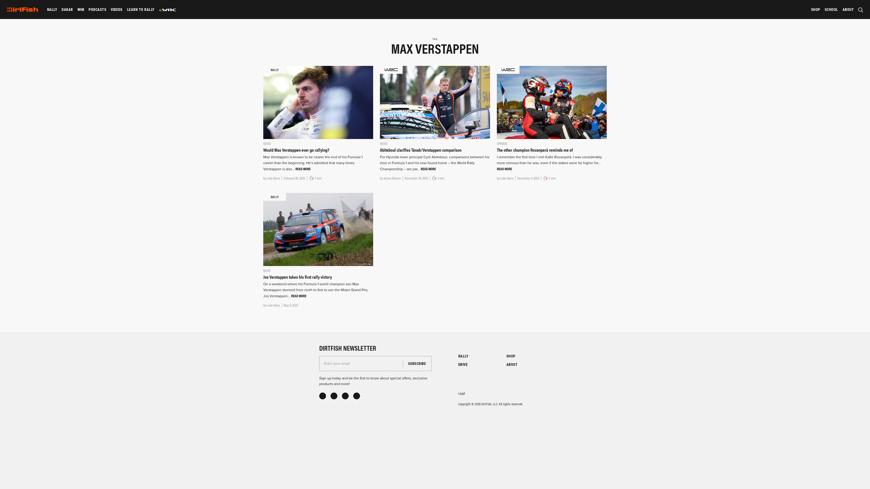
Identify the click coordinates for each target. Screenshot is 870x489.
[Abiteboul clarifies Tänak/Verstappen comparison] (435, 102)
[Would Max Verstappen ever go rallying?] (318, 102)
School (831, 9)
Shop (815, 9)
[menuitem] (52, 9)
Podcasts (97, 9)
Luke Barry (273, 178)
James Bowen (392, 178)
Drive (463, 364)
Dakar (67, 9)
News (267, 143)
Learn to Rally (141, 9)
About (848, 9)
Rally (52, 9)
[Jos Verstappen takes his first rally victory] (318, 229)
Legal (461, 393)
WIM (80, 9)
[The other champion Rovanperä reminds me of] (552, 102)
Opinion (502, 143)
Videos (117, 9)
